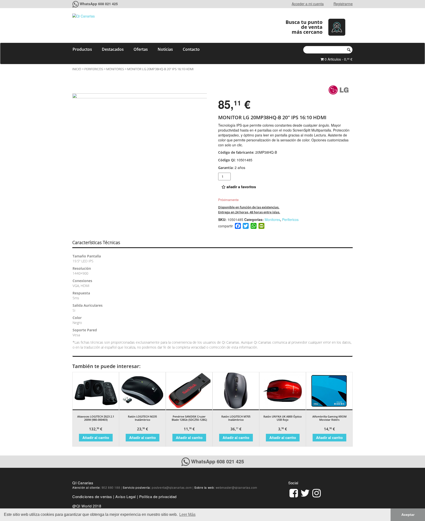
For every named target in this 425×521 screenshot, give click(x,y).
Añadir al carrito (95, 437)
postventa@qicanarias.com (172, 487)
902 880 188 (111, 487)
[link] (293, 492)
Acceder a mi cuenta (308, 3)
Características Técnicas (96, 242)
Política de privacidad (158, 496)
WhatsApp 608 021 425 (99, 3)
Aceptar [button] (407, 515)
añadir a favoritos (241, 186)
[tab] (100, 242)
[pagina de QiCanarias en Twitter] (305, 492)
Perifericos (93, 69)
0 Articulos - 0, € (338, 59)
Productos (82, 49)
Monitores (115, 69)
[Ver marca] (339, 89)
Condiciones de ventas (92, 496)
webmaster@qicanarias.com (236, 487)
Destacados (113, 49)
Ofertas (141, 49)
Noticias (165, 49)
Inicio (76, 69)
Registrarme (343, 3)
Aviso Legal (125, 496)
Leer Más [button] (187, 514)
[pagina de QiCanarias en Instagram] (316, 492)
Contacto (191, 49)
